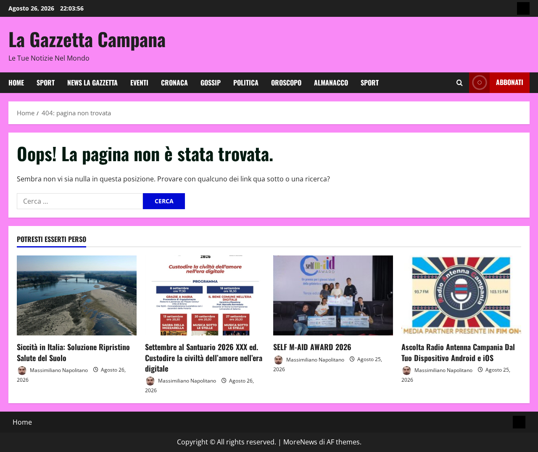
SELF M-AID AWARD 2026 (312, 346)
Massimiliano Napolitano (58, 369)
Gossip (210, 82)
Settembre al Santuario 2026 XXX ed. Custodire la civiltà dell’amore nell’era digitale (203, 357)
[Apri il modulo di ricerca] (459, 82)
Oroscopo (286, 82)
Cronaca (174, 82)
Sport (46, 82)
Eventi (139, 82)
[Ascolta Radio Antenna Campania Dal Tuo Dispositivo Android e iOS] (461, 295)
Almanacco (331, 82)
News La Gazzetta (92, 82)
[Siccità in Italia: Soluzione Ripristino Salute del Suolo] (77, 295)
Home (16, 82)
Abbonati (509, 82)
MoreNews (300, 442)
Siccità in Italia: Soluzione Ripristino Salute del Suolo (73, 352)
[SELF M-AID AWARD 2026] (333, 295)
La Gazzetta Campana (87, 39)
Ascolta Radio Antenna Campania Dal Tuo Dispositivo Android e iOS (458, 352)
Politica (245, 82)
